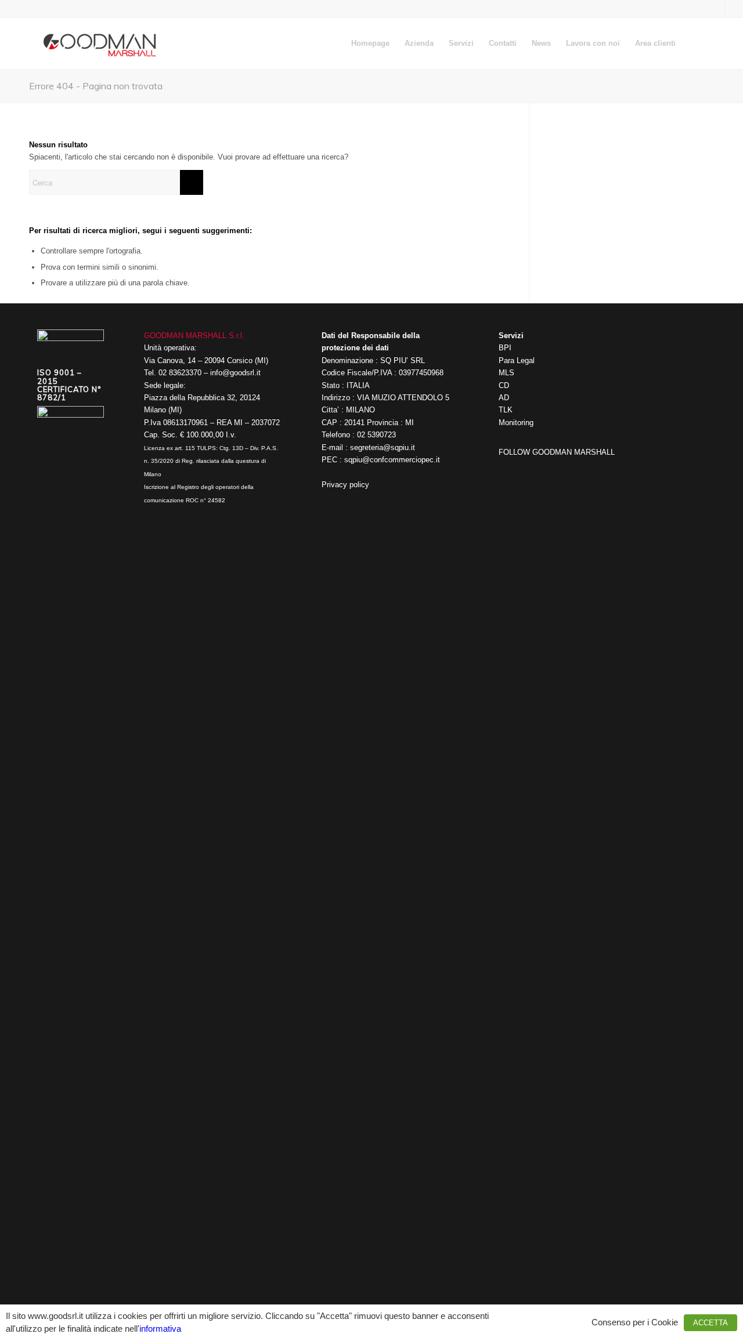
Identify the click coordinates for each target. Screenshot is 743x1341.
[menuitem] (370, 43)
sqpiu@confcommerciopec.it (392, 459)
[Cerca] (694, 43)
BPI (505, 347)
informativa (160, 1328)
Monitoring (516, 422)
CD (504, 385)
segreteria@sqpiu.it (382, 447)
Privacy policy (345, 484)
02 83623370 (179, 372)
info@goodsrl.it (235, 372)
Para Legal (517, 360)
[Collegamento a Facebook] (716, 8)
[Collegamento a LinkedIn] (734, 8)
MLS (506, 372)
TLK (506, 409)
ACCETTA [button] (710, 1322)
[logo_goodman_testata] (100, 43)
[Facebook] (507, 467)
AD (504, 397)
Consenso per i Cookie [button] (634, 1322)
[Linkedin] (524, 467)
